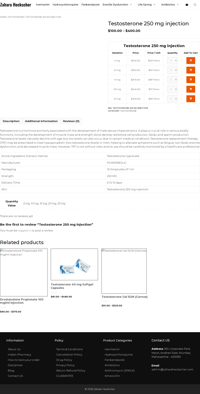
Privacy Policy (65, 365)
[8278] (190, 79)
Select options (23, 322)
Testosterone (16, 17)
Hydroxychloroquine (65, 4)
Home (3, 17)
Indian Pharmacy (19, 354)
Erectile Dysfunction (115, 4)
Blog (11, 370)
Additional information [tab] (41, 121)
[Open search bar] (195, 4)
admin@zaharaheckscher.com (172, 369)
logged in (24, 230)
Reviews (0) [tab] (71, 121)
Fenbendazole (90, 4)
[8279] (190, 89)
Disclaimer (15, 365)
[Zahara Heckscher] (15, 5)
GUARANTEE (64, 375)
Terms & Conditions (69, 349)
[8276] (190, 60)
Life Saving (145, 4)
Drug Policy (64, 359)
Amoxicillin (112, 375)
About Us (14, 349)
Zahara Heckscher (104, 389)
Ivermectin (43, 4)
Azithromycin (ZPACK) (120, 370)
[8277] (190, 70)
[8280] (190, 98)
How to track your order (24, 359)
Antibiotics (168, 4)
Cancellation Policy (69, 354)
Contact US (15, 375)
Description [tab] (11, 121)
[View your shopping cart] (187, 4)
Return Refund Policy (70, 370)
